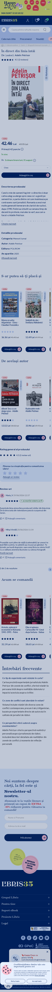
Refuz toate (15, 981)
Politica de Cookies (40, 975)
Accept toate (37, 981)
